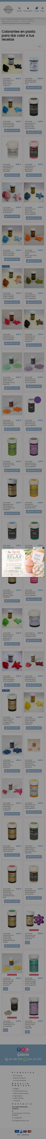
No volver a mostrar (38, 547)
